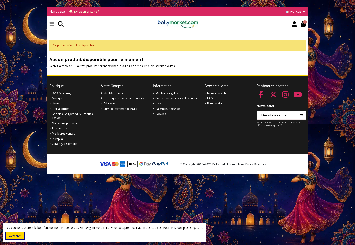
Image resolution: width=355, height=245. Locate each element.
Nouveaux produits (64, 123)
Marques (57, 139)
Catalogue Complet (64, 144)
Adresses (110, 103)
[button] (51, 24)
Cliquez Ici (196, 228)
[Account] (294, 24)
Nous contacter (217, 93)
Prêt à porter (60, 109)
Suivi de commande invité (120, 109)
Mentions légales (166, 93)
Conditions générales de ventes (176, 98)
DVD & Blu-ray (61, 93)
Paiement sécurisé (167, 109)
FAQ (210, 98)
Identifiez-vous (113, 93)
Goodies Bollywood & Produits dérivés (72, 116)
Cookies (160, 114)
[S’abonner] (301, 115)
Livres (56, 103)
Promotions (60, 128)
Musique (57, 98)
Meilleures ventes (63, 133)
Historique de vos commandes (124, 98)
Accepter (15, 236)
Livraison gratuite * (86, 11)
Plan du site (57, 11)
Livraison (161, 103)
